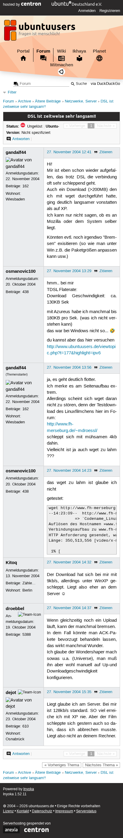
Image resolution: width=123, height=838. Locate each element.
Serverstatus (86, 811)
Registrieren (109, 10)
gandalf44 (16, 152)
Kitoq (11, 563)
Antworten (21, 139)
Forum (43, 51)
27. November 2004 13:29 (69, 271)
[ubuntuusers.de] (40, 32)
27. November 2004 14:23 (69, 470)
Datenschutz (42, 811)
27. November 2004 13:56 (69, 367)
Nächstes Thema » (101, 765)
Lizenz (8, 811)
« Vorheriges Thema (61, 765)
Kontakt (23, 811)
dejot (11, 692)
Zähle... (29, 583)
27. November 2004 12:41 (69, 152)
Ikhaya (79, 51)
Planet (99, 51)
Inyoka (28, 789)
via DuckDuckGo (105, 84)
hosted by (12, 4)
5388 (26, 634)
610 (25, 726)
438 (25, 291)
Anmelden (87, 10)
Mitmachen (61, 65)
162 (25, 186)
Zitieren (105, 152)
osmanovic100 (21, 271)
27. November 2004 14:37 (69, 608)
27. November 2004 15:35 (69, 692)
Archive (24, 101)
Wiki (61, 51)
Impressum (64, 811)
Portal (23, 51)
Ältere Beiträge (48, 101)
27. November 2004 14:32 (69, 562)
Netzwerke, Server (81, 101)
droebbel (15, 609)
